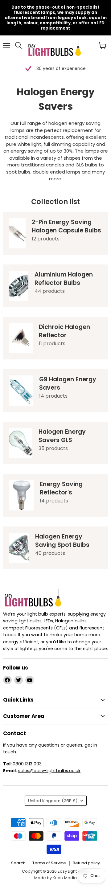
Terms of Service (49, 863)
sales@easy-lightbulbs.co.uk (49, 771)
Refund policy (86, 863)
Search (18, 863)
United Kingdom (52, 801)
